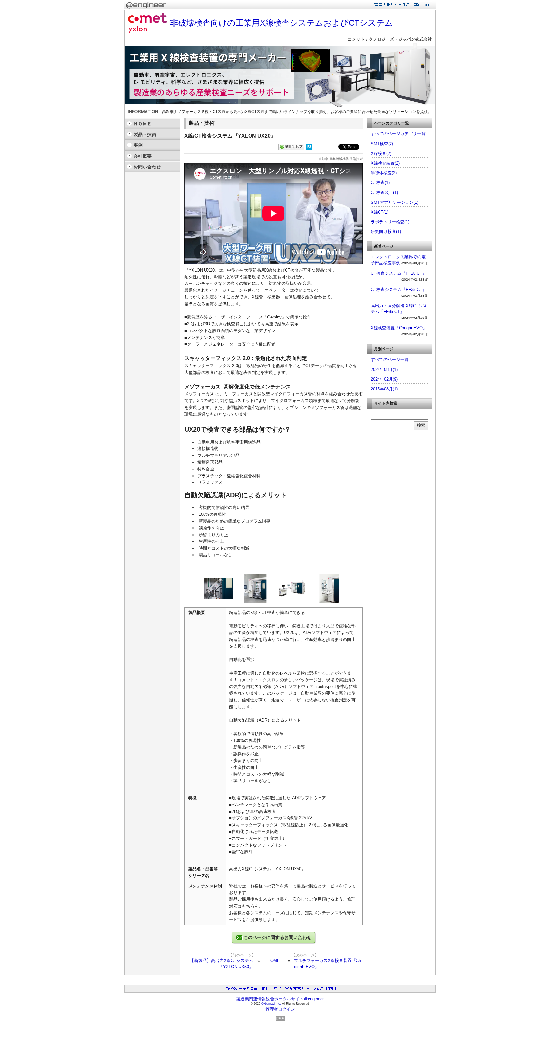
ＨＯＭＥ (143, 123)
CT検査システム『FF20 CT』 (398, 273)
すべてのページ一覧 (390, 359)
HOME (273, 960)
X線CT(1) (379, 212)
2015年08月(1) (384, 389)
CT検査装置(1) (384, 192)
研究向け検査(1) (386, 231)
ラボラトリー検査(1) (390, 221)
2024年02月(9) (384, 379)
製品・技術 (145, 134)
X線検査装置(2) (385, 163)
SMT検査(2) (382, 143)
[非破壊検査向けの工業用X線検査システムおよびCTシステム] (280, 106)
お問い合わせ (147, 166)
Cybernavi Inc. (271, 1003)
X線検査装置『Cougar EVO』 (399, 327)
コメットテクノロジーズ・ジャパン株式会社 (390, 39)
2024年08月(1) (384, 369)
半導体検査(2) (384, 172)
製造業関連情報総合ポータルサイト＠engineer (280, 998)
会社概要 (143, 156)
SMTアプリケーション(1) (394, 202)
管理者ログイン (280, 1009)
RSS (280, 1018)
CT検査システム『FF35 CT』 (398, 289)
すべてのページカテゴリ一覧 (398, 133)
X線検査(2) (381, 153)
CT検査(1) (380, 182)
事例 (138, 145)
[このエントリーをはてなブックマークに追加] (309, 148)
